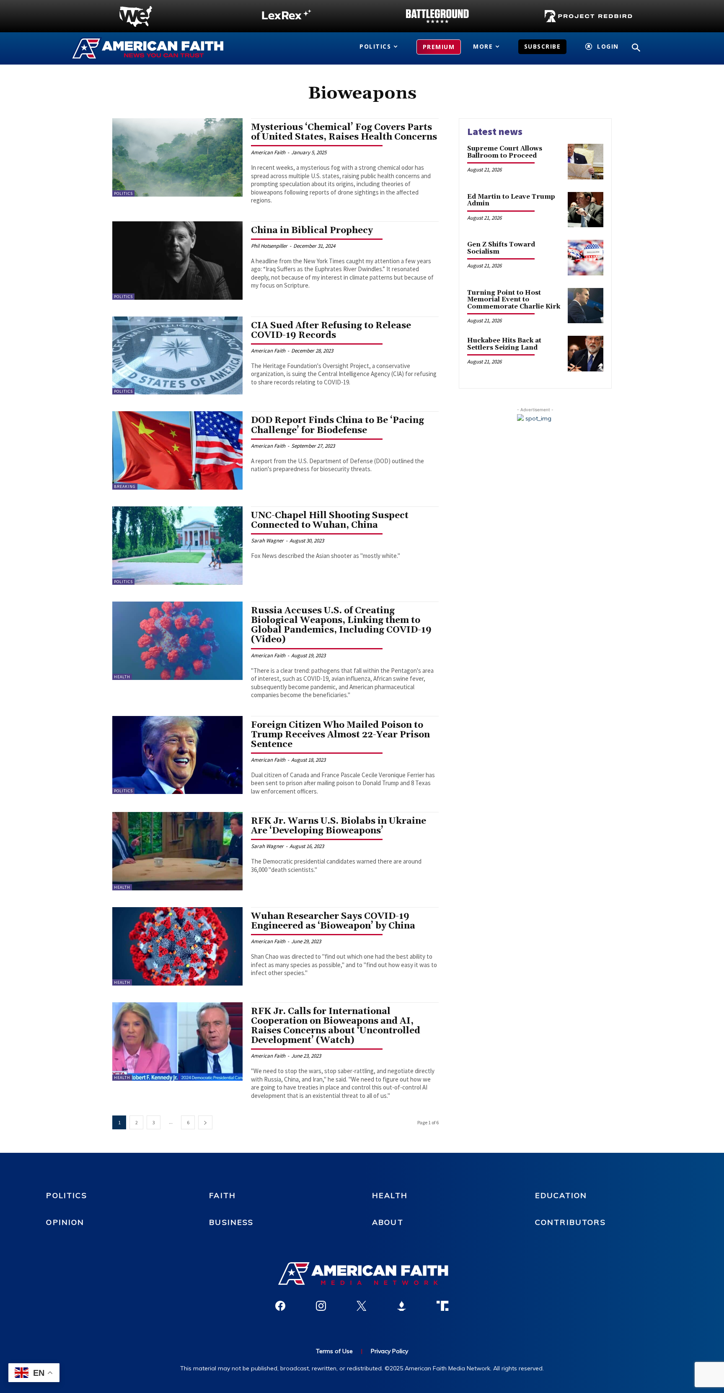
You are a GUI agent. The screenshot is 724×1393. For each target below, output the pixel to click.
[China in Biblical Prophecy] (177, 260)
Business (231, 1222)
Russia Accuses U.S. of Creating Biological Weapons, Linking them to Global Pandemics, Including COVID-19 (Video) (341, 625)
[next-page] (205, 1122)
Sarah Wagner (267, 540)
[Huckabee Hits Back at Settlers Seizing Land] (585, 353)
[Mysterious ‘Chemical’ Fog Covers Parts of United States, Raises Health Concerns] (177, 157)
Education (561, 1195)
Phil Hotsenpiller (269, 245)
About (387, 1222)
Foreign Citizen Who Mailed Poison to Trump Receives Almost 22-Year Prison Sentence (340, 735)
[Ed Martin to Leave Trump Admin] (585, 210)
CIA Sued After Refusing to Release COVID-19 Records (331, 330)
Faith (222, 1195)
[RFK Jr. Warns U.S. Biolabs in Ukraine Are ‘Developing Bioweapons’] (177, 851)
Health (122, 677)
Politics (123, 193)
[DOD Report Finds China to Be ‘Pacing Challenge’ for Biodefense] (177, 450)
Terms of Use (334, 1351)
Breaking (125, 486)
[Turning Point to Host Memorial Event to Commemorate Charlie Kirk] (585, 306)
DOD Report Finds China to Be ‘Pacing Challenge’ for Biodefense (337, 425)
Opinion (65, 1222)
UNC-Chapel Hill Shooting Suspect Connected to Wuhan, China (330, 520)
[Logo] (135, 16)
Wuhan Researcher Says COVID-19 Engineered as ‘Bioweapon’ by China (333, 921)
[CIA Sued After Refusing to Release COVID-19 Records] (177, 355)
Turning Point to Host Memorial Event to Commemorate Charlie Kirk (513, 300)
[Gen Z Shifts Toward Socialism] (585, 257)
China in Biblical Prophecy (312, 230)
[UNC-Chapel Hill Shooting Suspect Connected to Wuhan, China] (177, 545)
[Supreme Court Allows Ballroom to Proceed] (585, 161)
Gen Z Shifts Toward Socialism (501, 248)
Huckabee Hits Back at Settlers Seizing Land (504, 344)
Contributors (570, 1222)
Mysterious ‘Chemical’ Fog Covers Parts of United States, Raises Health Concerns (344, 132)
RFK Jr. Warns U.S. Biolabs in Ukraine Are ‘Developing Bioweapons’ (338, 826)
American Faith (268, 152)
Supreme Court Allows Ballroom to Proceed (504, 152)
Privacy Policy (389, 1351)
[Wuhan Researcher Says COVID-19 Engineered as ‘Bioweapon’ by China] (177, 946)
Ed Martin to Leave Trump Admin (511, 200)
